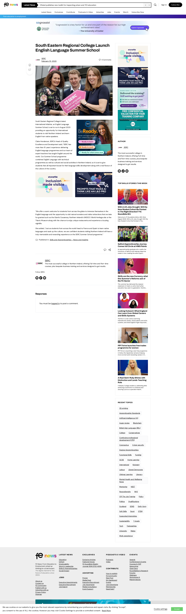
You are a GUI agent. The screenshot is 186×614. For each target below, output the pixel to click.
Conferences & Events (138, 562)
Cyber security (138, 445)
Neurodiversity (125, 491)
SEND (132, 506)
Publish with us (41, 588)
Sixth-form (142, 506)
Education (62, 560)
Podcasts (109, 560)
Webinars (133, 575)
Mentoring (123, 487)
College (122, 433)
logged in (55, 303)
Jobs (109, 12)
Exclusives (59, 12)
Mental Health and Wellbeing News (130, 480)
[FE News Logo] (11, 4)
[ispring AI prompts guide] (93, 196)
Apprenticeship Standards (129, 413)
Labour (122, 469)
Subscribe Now (138, 12)
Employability (64, 564)
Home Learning (133, 460)
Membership (111, 587)
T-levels (136, 521)
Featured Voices (88, 562)
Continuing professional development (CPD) (128, 439)
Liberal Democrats (135, 469)
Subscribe (175, 5)
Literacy (139, 474)
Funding (138, 455)
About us (38, 581)
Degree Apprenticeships (129, 450)
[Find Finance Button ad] (133, 98)
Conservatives (134, 433)
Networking (134, 566)
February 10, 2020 (49, 61)
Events (117, 12)
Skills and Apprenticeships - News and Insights (69, 240)
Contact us (39, 583)
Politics (122, 501)
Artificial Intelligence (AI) (128, 418)
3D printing (123, 408)
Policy (141, 496)
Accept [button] (177, 609)
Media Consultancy (89, 587)
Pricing (85, 578)
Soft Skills (123, 511)
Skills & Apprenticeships (68, 568)
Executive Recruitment (67, 585)
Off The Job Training (127, 496)
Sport (132, 511)
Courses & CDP (135, 564)
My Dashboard (111, 580)
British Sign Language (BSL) (130, 428)
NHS (136, 491)
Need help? (110, 589)
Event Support (87, 589)
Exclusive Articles (89, 560)
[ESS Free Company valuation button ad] (133, 120)
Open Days (134, 568)
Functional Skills (125, 455)
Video (108, 562)
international (124, 465)
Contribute (70, 12)
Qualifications (133, 501)
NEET (133, 487)
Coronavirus (124, 445)
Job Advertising (88, 585)
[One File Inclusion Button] (54, 196)
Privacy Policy (40, 592)
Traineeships (132, 526)
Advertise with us (41, 590)
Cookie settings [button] (160, 609)
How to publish (111, 573)
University (123, 531)
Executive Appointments (68, 582)
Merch (125, 12)
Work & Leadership (66, 566)
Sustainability (124, 521)
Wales (133, 531)
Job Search (63, 587)
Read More (106, 610)
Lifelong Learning (126, 474)
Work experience (126, 536)
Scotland (122, 506)
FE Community (40, 585)
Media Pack (86, 580)
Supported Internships (128, 516)
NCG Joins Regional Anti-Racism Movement (57, 5)
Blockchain (137, 423)
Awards (132, 560)
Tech (121, 526)
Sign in (164, 5)
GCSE (121, 460)
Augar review (124, 423)
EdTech (61, 562)
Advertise (100, 12)
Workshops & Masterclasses (135, 578)
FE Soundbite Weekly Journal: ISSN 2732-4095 (91, 565)
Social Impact (64, 571)
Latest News (46, 12)
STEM (140, 511)
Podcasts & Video (85, 12)
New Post (109, 578)
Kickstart (136, 465)
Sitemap (38, 594)
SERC (44, 58)
